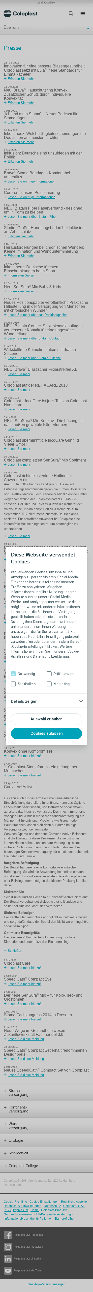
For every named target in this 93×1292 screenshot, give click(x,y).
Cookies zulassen (47, 733)
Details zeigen (24, 701)
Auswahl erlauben (46, 719)
